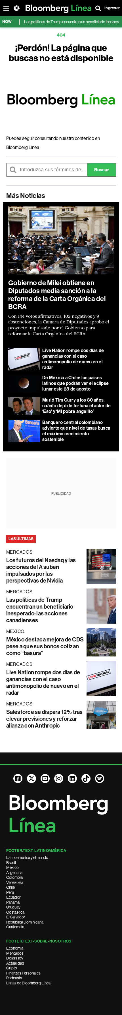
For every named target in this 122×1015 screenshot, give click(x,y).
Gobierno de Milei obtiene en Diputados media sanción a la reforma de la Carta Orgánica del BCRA (57, 295)
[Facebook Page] (17, 778)
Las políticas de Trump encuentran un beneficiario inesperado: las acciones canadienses (39, 610)
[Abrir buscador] (98, 8)
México (12, 867)
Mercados (15, 953)
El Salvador (15, 917)
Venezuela (14, 882)
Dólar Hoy (14, 958)
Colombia (14, 877)
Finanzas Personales (23, 973)
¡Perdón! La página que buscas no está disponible (61, 52)
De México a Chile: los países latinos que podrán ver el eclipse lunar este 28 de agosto (75, 383)
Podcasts (14, 978)
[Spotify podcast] (99, 778)
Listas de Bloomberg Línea (28, 983)
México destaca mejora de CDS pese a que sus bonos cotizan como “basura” (45, 646)
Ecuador (13, 897)
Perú (10, 892)
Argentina (14, 872)
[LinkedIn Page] (72, 778)
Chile (10, 887)
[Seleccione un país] (16, 8)
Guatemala (15, 927)
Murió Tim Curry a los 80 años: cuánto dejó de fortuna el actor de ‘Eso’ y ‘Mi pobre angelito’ (76, 405)
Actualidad (15, 963)
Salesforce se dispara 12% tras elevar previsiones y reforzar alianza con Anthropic (44, 719)
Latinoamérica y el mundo (27, 857)
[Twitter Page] (31, 778)
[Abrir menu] (6, 8)
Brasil (11, 862)
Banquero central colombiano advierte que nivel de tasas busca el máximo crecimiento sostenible (76, 431)
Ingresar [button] (112, 8)
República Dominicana (24, 922)
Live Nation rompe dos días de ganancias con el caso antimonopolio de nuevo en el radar (73, 359)
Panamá (13, 902)
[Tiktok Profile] (86, 778)
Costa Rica (15, 912)
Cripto (11, 968)
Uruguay (13, 907)
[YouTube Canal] (45, 778)
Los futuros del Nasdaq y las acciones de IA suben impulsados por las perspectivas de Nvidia (41, 570)
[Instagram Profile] (58, 778)
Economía (14, 948)
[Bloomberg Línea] (61, 101)
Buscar (101, 169)
